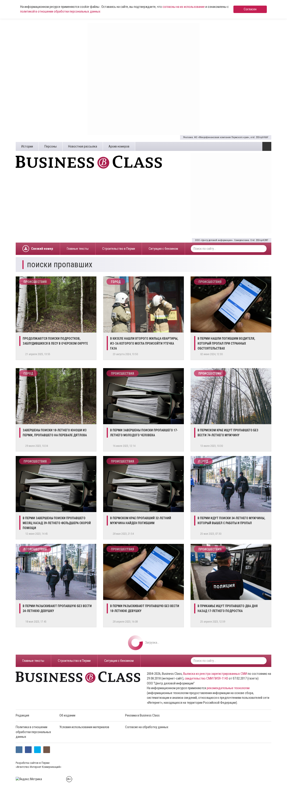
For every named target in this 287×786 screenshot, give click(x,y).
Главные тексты (78, 249)
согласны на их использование (184, 7)
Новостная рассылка (82, 146)
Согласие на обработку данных (146, 727)
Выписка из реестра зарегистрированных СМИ (215, 674)
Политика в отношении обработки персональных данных (33, 732)
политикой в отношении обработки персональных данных (60, 11)
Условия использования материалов (84, 727)
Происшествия (35, 282)
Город (116, 282)
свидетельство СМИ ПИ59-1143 (206, 678)
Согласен (250, 9)
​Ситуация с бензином (163, 249)
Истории (27, 146)
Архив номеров (119, 146)
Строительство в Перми (118, 249)
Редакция (22, 715)
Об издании (67, 715)
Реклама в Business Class (142, 715)
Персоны (50, 146)
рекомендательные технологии (228, 688)
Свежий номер (42, 249)
